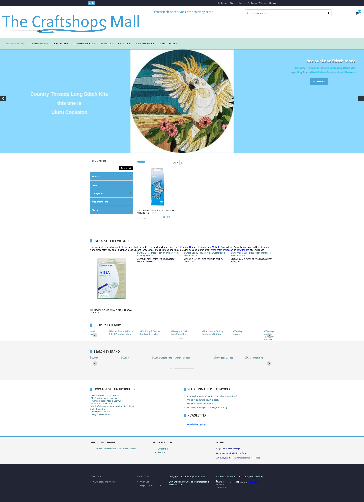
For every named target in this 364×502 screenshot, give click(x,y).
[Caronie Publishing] (131, 357)
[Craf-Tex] (250, 357)
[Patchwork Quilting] (163, 331)
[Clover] (156, 357)
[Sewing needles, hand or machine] (228, 333)
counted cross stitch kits (115, 247)
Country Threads (188, 247)
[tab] (180, 338)
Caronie (202, 247)
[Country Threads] (223, 357)
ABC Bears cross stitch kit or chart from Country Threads (156, 260)
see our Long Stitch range (331, 60)
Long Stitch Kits (129, 333)
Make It (215, 247)
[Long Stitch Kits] (130, 331)
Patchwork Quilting (161, 333)
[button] (14, 43)
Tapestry (249, 333)
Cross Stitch (163, 448)
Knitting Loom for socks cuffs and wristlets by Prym (155, 211)
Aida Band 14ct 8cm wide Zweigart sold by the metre (203, 260)
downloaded (243, 250)
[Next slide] (269, 363)
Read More (319, 81)
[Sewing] (187, 331)
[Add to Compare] (164, 193)
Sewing (186, 333)
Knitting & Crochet (99, 333)
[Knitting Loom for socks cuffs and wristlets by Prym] (158, 186)
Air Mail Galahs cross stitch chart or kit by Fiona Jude (251, 260)
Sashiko (161, 452)
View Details (162, 200)
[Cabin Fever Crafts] (100, 357)
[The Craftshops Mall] (74, 21)
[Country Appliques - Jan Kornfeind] (197, 360)
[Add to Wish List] (158, 193)
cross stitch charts (220, 250)
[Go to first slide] (269, 335)
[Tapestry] (250, 331)
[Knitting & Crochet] (100, 331)
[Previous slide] (95, 335)
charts (136, 247)
